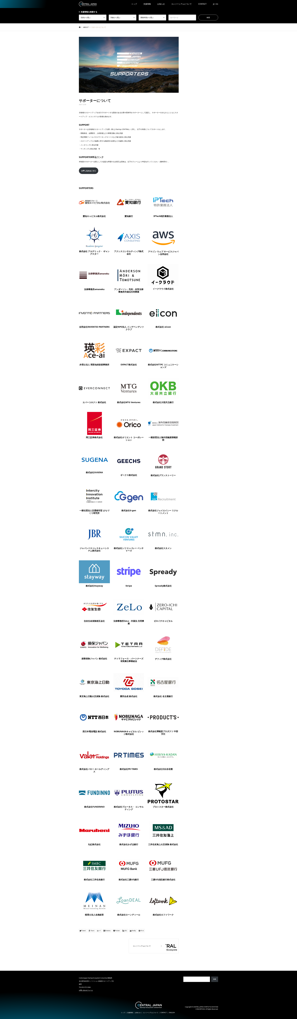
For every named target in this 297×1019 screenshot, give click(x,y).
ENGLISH (172, 1013)
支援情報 (147, 4)
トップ (134, 4)
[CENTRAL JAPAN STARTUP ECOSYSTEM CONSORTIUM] (88, 4)
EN (217, 4)
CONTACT (202, 4)
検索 (214, 979)
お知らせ (161, 4)
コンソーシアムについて (181, 4)
